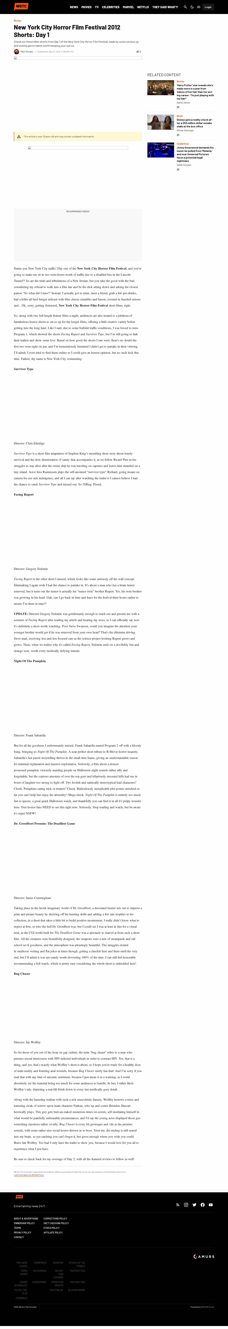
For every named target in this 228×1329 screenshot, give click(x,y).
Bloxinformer (76, 1290)
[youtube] (210, 1204)
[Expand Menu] (198, 7)
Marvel (128, 7)
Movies (86, 7)
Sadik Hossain (184, 165)
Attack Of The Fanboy (77, 1264)
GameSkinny (39, 1282)
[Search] (185, 7)
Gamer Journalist (20, 1284)
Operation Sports (57, 1284)
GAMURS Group (207, 1307)
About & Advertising (26, 1218)
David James (183, 102)
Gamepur (58, 1262)
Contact (19, 1237)
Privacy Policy (22, 1232)
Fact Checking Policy (56, 1223)
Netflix (143, 7)
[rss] (178, 1204)
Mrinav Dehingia (185, 130)
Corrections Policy (55, 1218)
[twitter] (194, 1204)
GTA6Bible (21, 1298)
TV (97, 7)
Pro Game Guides (22, 1264)
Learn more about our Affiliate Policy (29, 1175)
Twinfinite (40, 1262)
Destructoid (77, 1270)
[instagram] (186, 1204)
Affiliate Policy (53, 1232)
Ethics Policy (51, 1227)
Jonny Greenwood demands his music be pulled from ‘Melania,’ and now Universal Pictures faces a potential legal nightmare (195, 154)
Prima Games (23, 1272)
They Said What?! (165, 7)
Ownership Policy (24, 1223)
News (74, 7)
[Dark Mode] (192, 7)
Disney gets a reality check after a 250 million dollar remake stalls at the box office (194, 123)
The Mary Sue (77, 1282)
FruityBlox (56, 1290)
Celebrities (111, 7)
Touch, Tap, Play (20, 1292)
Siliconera (39, 1270)
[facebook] (202, 1204)
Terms (17, 1227)
